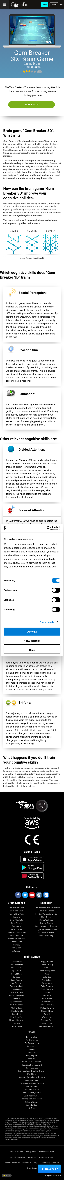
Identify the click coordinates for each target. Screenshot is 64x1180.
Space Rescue (16, 1002)
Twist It (47, 1014)
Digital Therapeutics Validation (46, 908)
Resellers (31, 1059)
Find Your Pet (16, 1017)
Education (31, 1046)
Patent (31, 1050)
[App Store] (32, 859)
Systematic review (46, 932)
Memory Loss (16, 929)
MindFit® (32, 1052)
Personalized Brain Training (32, 1083)
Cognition (16, 926)
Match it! (16, 999)
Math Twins (47, 999)
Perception (16, 948)
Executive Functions (16, 939)
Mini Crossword (16, 965)
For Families (31, 1037)
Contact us (27, 1163)
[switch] (56, 590)
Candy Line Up (47, 965)
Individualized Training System (31, 1071)
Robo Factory (16, 980)
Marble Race (16, 1008)
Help (35, 1163)
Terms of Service (16, 1152)
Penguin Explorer (47, 971)
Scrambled (16, 1014)
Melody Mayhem (16, 1020)
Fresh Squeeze (47, 989)
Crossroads (47, 983)
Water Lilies (47, 1017)
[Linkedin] (46, 895)
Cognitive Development (32, 1065)
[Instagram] (39, 895)
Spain (7, 1175)
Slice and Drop (47, 1011)
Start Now (32, 104)
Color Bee (47, 977)
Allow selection (32, 640)
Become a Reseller (12, 1163)
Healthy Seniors (46, 923)
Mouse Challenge (47, 1005)
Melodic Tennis (16, 1011)
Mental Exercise (32, 1090)
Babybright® (31, 1056)
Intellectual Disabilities (16, 932)
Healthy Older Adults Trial (46, 914)
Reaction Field (47, 1020)
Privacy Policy (31, 1152)
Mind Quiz (31, 1074)
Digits (47, 974)
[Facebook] (18, 895)
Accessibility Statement (49, 1163)
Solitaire (16, 977)
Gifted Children (31, 1102)
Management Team (46, 1152)
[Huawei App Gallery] (32, 875)
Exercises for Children (31, 1062)
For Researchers (32, 1043)
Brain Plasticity (16, 920)
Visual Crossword (16, 996)
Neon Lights (16, 989)
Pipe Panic (16, 971)
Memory (16, 945)
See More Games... (47, 1027)
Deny (32, 649)
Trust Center (32, 1168)
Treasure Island (16, 986)
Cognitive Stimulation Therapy (31, 1077)
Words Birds (47, 1023)
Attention (16, 951)
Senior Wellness (46, 920)
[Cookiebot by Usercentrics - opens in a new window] (46, 528)
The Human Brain (16, 908)
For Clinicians (32, 1040)
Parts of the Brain (16, 914)
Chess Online (16, 962)
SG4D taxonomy (46, 936)
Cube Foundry (47, 986)
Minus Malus (47, 1002)
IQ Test (32, 1108)
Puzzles (47, 968)
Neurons (16, 917)
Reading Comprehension (31, 1099)
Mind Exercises (31, 1080)
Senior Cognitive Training (46, 926)
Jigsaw (47, 993)
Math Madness (16, 1005)
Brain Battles (31, 1105)
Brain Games (31, 1087)
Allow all (32, 631)
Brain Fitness (16, 923)
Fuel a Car (47, 996)
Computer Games (46, 911)
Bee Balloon (47, 980)
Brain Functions (16, 936)
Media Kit (32, 1157)
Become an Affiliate (46, 1157)
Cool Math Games (32, 1096)
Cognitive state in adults (46, 929)
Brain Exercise (32, 1068)
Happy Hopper (47, 962)
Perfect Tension (47, 1008)
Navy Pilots (46, 917)
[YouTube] (32, 895)
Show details (47, 622)
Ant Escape (16, 983)
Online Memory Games (32, 1093)
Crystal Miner (16, 974)
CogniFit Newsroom (17, 1157)
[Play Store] (32, 867)
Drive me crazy (16, 993)
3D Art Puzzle (16, 1027)
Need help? (51, 1168)
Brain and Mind (16, 911)
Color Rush (16, 1023)
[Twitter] (25, 895)
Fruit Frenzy (16, 968)
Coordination (16, 942)
